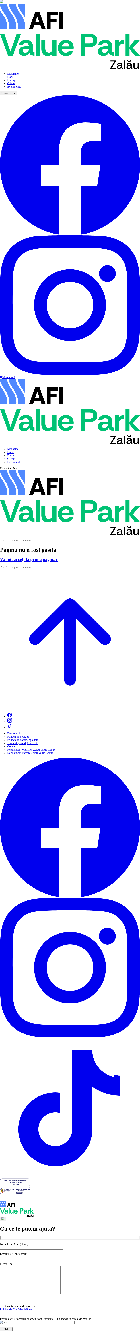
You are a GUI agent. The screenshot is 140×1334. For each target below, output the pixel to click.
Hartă (10, 76)
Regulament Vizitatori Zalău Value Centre (31, 749)
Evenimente (14, 86)
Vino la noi (8, 377)
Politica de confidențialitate (22, 739)
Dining (11, 80)
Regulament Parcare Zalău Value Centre (30, 752)
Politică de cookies (18, 736)
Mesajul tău (6, 1263)
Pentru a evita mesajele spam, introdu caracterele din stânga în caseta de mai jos (45, 1318)
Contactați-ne (8, 93)
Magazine (13, 73)
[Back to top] (70, 707)
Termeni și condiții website (22, 743)
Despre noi (13, 733)
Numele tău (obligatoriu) (14, 1244)
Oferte (11, 83)
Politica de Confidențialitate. (16, 1309)
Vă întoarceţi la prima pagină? (29, 559)
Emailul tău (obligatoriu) (14, 1253)
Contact (11, 746)
